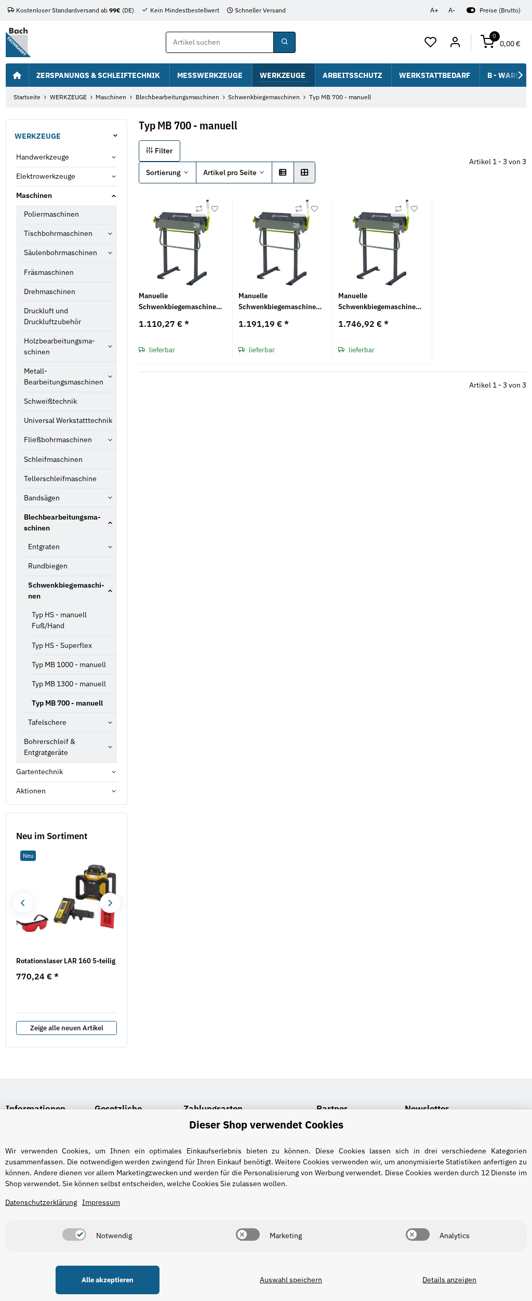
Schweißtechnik (50, 401)
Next (110, 903)
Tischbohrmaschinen (58, 233)
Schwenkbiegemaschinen (66, 590)
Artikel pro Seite (230, 172)
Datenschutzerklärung (41, 1202)
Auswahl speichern (291, 1279)
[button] (431, 42)
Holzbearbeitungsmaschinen (59, 346)
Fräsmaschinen (49, 272)
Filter (162, 150)
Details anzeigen (449, 1279)
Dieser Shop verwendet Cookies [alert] (266, 1125)
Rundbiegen (48, 565)
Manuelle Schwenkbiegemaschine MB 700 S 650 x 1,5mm (377, 301)
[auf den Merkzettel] (214, 209)
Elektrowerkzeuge (45, 176)
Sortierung (163, 172)
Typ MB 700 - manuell (67, 703)
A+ (434, 10)
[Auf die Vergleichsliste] (199, 209)
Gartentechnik (39, 771)
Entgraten (44, 546)
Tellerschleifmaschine (60, 478)
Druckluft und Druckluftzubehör (52, 316)
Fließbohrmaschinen (58, 439)
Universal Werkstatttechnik (68, 420)
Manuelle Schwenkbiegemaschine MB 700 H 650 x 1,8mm (277, 301)
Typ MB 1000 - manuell (69, 664)
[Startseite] (17, 74)
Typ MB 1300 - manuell (69, 683)
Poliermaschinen (51, 214)
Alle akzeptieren (108, 1280)
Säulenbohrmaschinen (60, 252)
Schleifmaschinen (53, 459)
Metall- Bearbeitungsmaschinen (63, 376)
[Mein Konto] (455, 42)
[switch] (74, 1234)
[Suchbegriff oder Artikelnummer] (284, 43)
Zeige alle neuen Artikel (66, 1028)
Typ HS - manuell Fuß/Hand (59, 620)
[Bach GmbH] (18, 42)
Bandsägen (42, 497)
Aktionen (31, 790)
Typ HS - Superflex (62, 645)
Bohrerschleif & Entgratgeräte (49, 747)
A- (451, 10)
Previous (22, 903)
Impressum (101, 1202)
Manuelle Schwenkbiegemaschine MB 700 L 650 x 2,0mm (177, 301)
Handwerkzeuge (42, 157)
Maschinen (34, 195)
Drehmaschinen (49, 291)
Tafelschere (47, 722)
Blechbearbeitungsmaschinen (62, 522)
